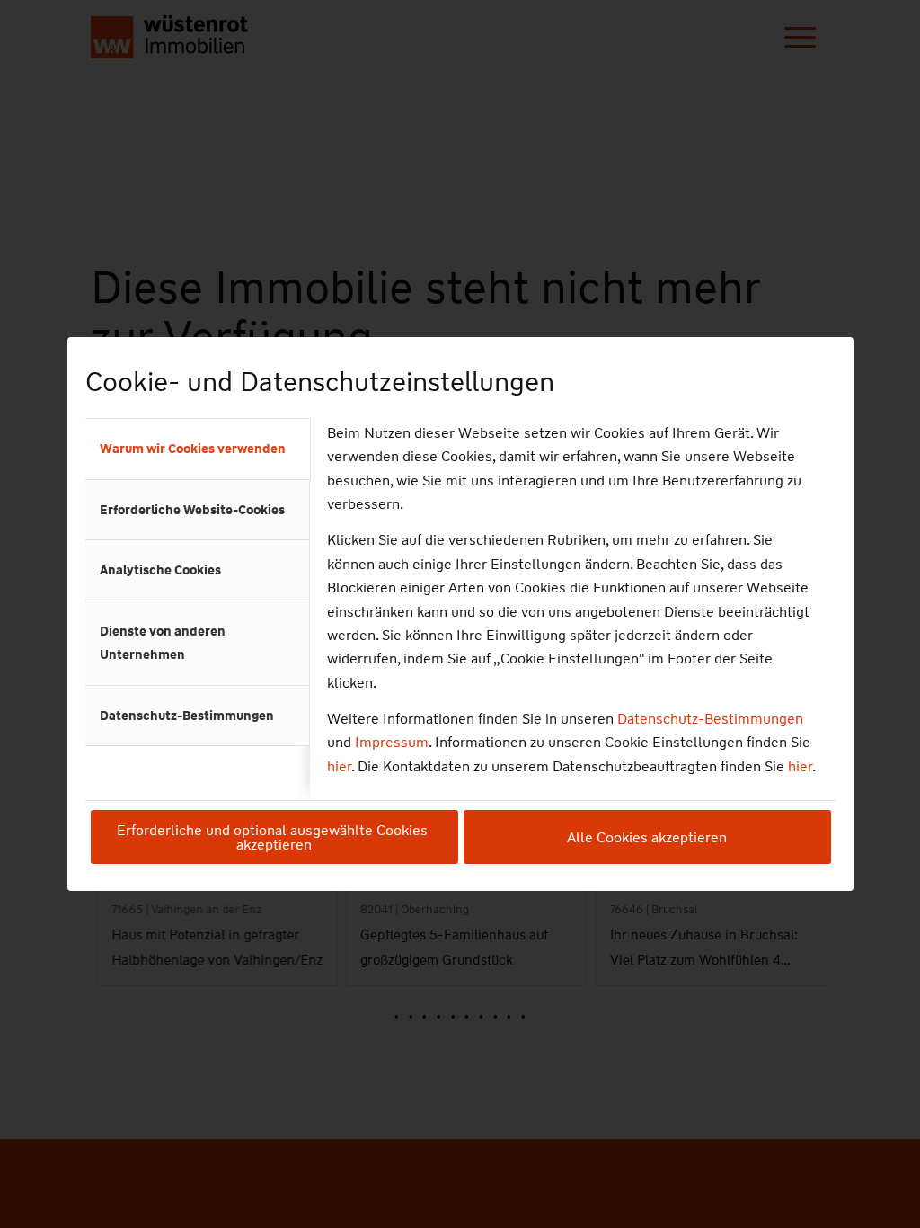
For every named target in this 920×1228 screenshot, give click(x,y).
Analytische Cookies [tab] (160, 570)
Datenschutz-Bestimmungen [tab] (187, 715)
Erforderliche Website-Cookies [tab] (192, 510)
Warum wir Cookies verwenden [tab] (193, 448)
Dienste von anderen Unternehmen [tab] (163, 643)
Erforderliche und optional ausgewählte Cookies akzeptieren (274, 837)
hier (339, 766)
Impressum (392, 742)
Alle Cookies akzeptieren (647, 837)
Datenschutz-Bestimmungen (710, 718)
